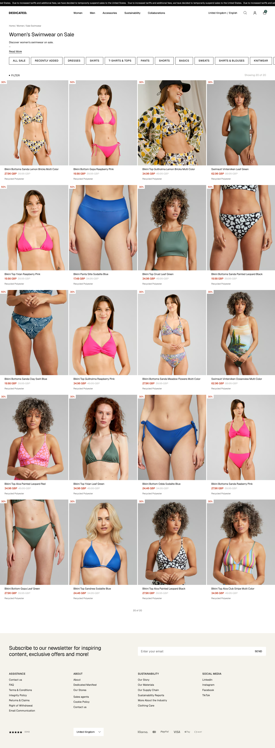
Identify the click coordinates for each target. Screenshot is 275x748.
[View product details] (34, 173)
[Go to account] (254, 13)
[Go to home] (41, 13)
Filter (15, 75)
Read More (15, 51)
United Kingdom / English (222, 13)
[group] (34, 123)
